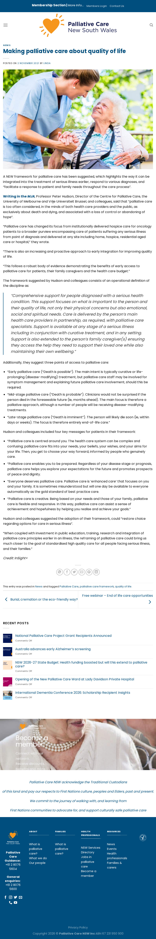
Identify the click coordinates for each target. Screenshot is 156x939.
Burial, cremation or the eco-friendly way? (44, 599)
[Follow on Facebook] (5, 897)
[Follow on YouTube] (15, 903)
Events (112, 849)
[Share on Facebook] (67, 572)
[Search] (151, 25)
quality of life (123, 586)
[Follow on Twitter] (15, 897)
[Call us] (10, 903)
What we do (38, 858)
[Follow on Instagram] (10, 897)
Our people (37, 863)
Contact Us (117, 6)
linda (47, 63)
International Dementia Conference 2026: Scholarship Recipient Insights (72, 693)
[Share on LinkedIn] (96, 572)
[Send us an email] (20, 897)
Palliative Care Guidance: (13, 856)
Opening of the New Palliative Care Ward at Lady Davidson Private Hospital (74, 679)
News (7, 45)
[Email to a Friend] (81, 572)
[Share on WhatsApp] (59, 572)
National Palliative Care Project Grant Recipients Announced (63, 636)
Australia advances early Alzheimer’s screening (53, 649)
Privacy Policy (78, 927)
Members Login (97, 6)
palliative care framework (97, 586)
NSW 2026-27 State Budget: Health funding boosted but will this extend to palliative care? (81, 664)
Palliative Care (69, 586)
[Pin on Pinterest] (89, 572)
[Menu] (5, 25)
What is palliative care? (35, 849)
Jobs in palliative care (87, 861)
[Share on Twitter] (74, 572)
